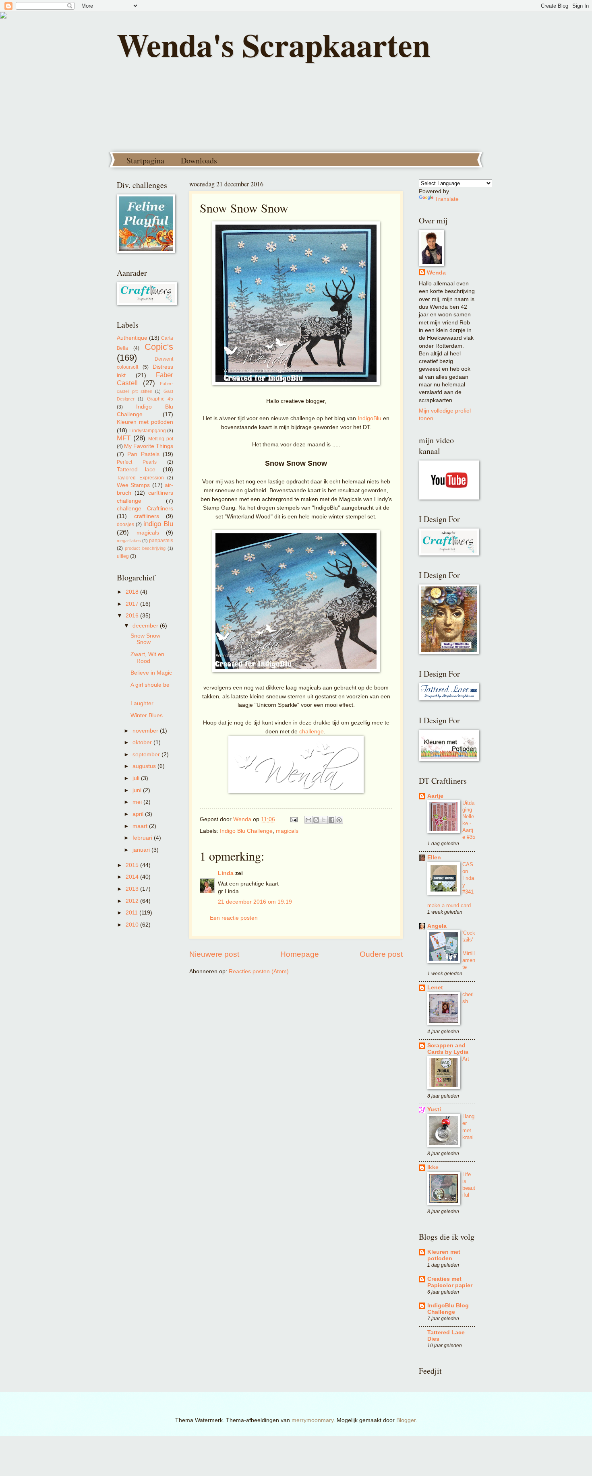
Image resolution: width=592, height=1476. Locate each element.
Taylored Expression (140, 478)
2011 (132, 913)
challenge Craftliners (145, 509)
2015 (133, 865)
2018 (133, 592)
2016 (133, 616)
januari (141, 850)
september (146, 754)
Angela (437, 926)
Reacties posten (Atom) (259, 971)
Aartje (435, 796)
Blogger (406, 1420)
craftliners (146, 516)
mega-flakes (129, 540)
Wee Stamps (133, 485)
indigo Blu (158, 524)
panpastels (161, 540)
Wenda (436, 273)
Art (465, 1059)
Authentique (132, 338)
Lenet (435, 988)
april (138, 814)
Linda (226, 873)
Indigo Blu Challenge (246, 831)
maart (140, 826)
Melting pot (160, 439)
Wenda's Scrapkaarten (273, 44)
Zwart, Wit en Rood (147, 657)
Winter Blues (146, 715)
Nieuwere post (214, 954)
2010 (133, 925)
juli (136, 778)
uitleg (123, 556)
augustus (144, 766)
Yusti (434, 1109)
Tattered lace (136, 470)
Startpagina (145, 160)
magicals (287, 831)
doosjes (125, 524)
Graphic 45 (160, 399)
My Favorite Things (148, 446)
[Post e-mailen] (294, 819)
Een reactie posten (234, 918)
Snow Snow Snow (145, 639)
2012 (133, 901)
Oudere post (381, 954)
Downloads (199, 160)
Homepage (299, 954)
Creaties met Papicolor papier (449, 1282)
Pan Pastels (143, 454)
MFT (123, 438)
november (146, 731)
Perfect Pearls (137, 462)
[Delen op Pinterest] (339, 820)
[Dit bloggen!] (316, 820)
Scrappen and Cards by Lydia (447, 1048)
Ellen (434, 858)
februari (143, 838)
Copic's (159, 347)
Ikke (433, 1167)
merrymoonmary (312, 1420)
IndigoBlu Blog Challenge (448, 1309)
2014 (133, 877)
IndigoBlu (369, 418)
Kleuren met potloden (145, 422)
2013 (133, 889)
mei (137, 802)
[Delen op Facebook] (331, 820)
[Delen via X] (324, 820)
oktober (142, 742)
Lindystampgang (147, 431)
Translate (447, 199)
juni (137, 790)
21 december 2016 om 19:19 (255, 902)
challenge (311, 731)
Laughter (141, 703)
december (146, 626)
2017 (133, 604)
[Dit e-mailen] (308, 820)
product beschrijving (145, 548)
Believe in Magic (151, 673)
